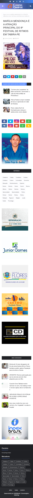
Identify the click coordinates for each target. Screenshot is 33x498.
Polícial (10, 195)
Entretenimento (14, 183)
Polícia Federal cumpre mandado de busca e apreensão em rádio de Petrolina (20, 102)
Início (10, 490)
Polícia (23, 192)
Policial (4, 195)
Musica (28, 186)
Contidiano (18, 177)
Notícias (23, 189)
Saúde (4, 201)
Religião (18, 198)
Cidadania (5, 177)
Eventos (10, 186)
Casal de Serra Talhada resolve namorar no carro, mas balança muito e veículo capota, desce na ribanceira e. (20, 386)
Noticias (16, 189)
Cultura (11, 180)
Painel (16, 490)
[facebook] (10, 1)
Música (4, 189)
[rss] (28, 125)
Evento (4, 186)
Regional (11, 198)
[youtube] (22, 121)
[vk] (4, 125)
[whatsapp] (17, 1)
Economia (26, 180)
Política (22, 195)
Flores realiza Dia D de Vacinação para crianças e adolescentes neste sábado (19, 110)
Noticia (10, 189)
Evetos (16, 186)
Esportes (22, 183)
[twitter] (13, 1)
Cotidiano (5, 180)
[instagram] (23, 1)
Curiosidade (19, 180)
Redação (5, 198)
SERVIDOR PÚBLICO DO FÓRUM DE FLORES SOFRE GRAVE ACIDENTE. (19, 396)
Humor (22, 186)
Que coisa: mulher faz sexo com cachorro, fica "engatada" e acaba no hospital (19, 405)
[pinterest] (20, 1)
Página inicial (6, 14)
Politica (16, 195)
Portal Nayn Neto (6, 453)
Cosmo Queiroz (8, 38)
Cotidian (25, 177)
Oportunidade (6, 192)
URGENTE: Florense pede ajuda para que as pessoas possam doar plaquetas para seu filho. (20, 377)
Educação (5, 183)
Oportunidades (15, 192)
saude (23, 198)
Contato (22, 490)
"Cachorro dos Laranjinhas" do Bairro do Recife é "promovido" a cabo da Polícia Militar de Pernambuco (20, 92)
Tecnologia (11, 201)
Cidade (11, 177)
